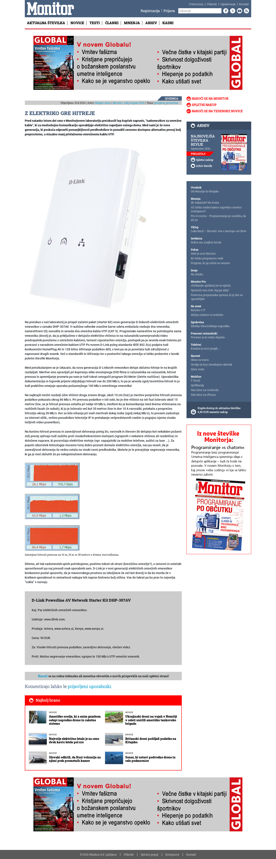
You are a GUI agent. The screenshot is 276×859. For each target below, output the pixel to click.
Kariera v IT (198, 310)
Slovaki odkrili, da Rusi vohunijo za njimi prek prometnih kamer (75, 759)
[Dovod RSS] (245, 10)
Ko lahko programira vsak (207, 258)
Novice (77, 23)
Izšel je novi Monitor (203, 253)
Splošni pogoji (149, 854)
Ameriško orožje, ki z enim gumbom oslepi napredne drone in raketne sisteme (75, 720)
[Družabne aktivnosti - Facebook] (224, 10)
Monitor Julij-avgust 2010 (128, 102)
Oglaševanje (228, 4)
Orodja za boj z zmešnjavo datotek (211, 364)
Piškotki (212, 4)
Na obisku (197, 274)
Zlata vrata (197, 369)
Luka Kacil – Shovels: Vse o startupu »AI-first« (218, 231)
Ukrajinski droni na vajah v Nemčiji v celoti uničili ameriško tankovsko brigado (151, 720)
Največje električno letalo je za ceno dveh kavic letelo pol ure (74, 740)
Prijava (169, 10)
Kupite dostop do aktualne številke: (219, 408)
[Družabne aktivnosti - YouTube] (238, 10)
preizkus (159, 102)
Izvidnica (171, 98)
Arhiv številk (204, 166)
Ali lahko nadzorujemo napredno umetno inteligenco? (216, 209)
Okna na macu (200, 359)
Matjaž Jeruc (103, 102)
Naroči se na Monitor (210, 98)
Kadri (168, 23)
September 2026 (200, 148)
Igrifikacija (197, 385)
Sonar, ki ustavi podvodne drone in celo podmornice (150, 759)
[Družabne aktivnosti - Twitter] (231, 10)
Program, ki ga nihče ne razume (210, 263)
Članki (112, 23)
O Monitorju (196, 4)
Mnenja (132, 23)
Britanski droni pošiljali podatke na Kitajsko (150, 740)
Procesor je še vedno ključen (208, 337)
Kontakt (244, 4)
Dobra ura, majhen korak (206, 242)
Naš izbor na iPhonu (203, 394)
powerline (172, 102)
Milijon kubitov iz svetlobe (207, 314)
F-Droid (195, 380)
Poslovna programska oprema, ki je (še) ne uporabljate (217, 297)
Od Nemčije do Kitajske (205, 191)
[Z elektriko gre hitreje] (89, 228)
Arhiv (151, 23)
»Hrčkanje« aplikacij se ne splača (211, 285)
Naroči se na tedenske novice (217, 111)
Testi (94, 23)
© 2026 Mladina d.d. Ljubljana (98, 854)
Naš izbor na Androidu (205, 390)
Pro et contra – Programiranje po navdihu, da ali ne (218, 217)
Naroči (43, 676)
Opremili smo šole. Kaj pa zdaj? (210, 290)
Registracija (150, 10)
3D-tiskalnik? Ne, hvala (205, 202)
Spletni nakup (204, 105)
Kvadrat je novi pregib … (205, 348)
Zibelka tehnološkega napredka (210, 326)
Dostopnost (172, 854)
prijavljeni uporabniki (89, 686)
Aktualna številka (46, 23)
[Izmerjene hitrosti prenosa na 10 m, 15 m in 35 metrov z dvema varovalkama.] (52, 537)
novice (53, 712)
